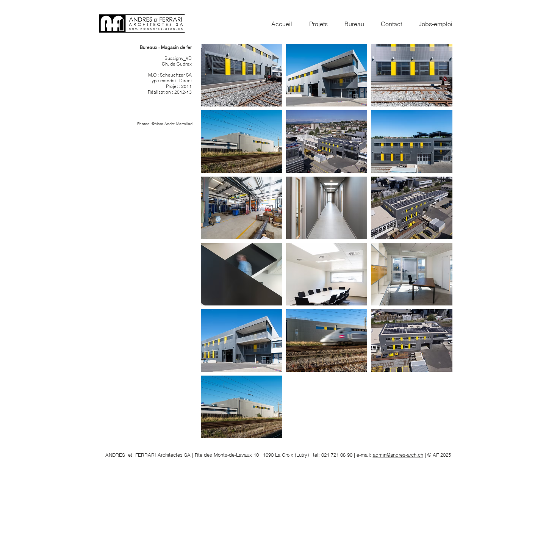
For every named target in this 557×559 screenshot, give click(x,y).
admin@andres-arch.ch (398, 455)
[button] (241, 75)
